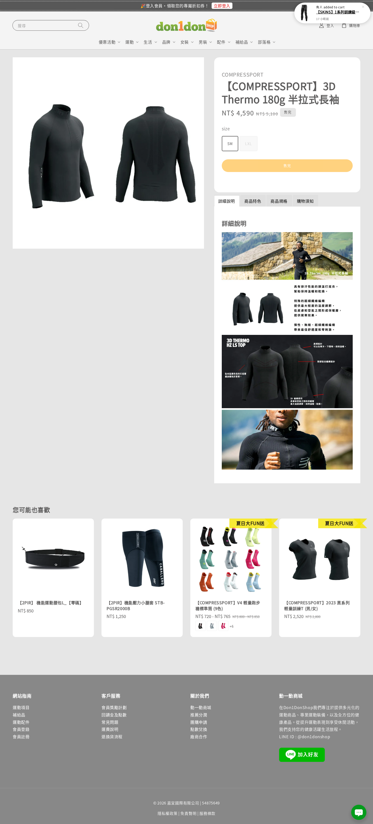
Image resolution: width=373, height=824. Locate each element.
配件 (221, 42)
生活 (148, 42)
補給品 (241, 42)
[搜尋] (81, 25)
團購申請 (198, 722)
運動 (129, 42)
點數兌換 (198, 729)
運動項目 (21, 707)
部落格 (264, 42)
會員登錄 (21, 729)
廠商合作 (198, 736)
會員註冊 (21, 736)
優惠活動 (107, 42)
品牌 (166, 42)
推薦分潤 (198, 715)
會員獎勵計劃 (114, 707)
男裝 (203, 42)
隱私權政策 (168, 813)
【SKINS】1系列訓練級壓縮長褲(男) (338, 11)
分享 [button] (232, 181)
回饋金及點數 (114, 715)
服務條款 (207, 813)
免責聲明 (188, 813)
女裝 (184, 42)
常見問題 (109, 722)
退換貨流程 (112, 736)
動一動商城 (200, 707)
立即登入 (222, 6)
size (226, 128)
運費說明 (109, 729)
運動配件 (21, 722)
